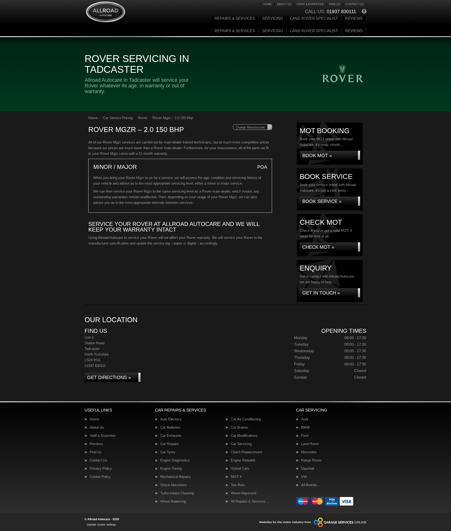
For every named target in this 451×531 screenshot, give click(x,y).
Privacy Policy (101, 468)
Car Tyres (167, 452)
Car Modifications (244, 435)
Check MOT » (318, 247)
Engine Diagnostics (175, 460)
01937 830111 (330, 11)
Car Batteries (170, 427)
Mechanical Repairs (175, 476)
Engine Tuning (171, 468)
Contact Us (355, 4)
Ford (304, 435)
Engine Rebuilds (243, 460)
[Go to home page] (106, 12)
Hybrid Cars (240, 468)
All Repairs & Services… (250, 501)
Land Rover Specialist (314, 18)
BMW (305, 427)
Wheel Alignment (243, 493)
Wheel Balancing (173, 501)
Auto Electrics (171, 419)
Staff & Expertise (310, 4)
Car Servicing (241, 444)
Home (267, 4)
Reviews (354, 18)
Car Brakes (239, 427)
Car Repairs (169, 444)
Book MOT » (317, 155)
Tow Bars (238, 485)
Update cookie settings (101, 524)
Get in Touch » (321, 292)
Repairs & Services (234, 18)
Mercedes (309, 452)
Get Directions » (109, 377)
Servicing (272, 18)
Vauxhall (307, 468)
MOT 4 (236, 476)
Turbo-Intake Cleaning (177, 493)
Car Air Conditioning (246, 419)
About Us (284, 4)
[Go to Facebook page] (364, 11)
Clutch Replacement (246, 452)
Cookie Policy (100, 476)
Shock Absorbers (173, 485)
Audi (304, 419)
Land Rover (310, 444)
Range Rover (311, 460)
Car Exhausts (170, 435)
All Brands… (310, 485)
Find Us (334, 4)
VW (304, 476)
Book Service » (322, 201)
